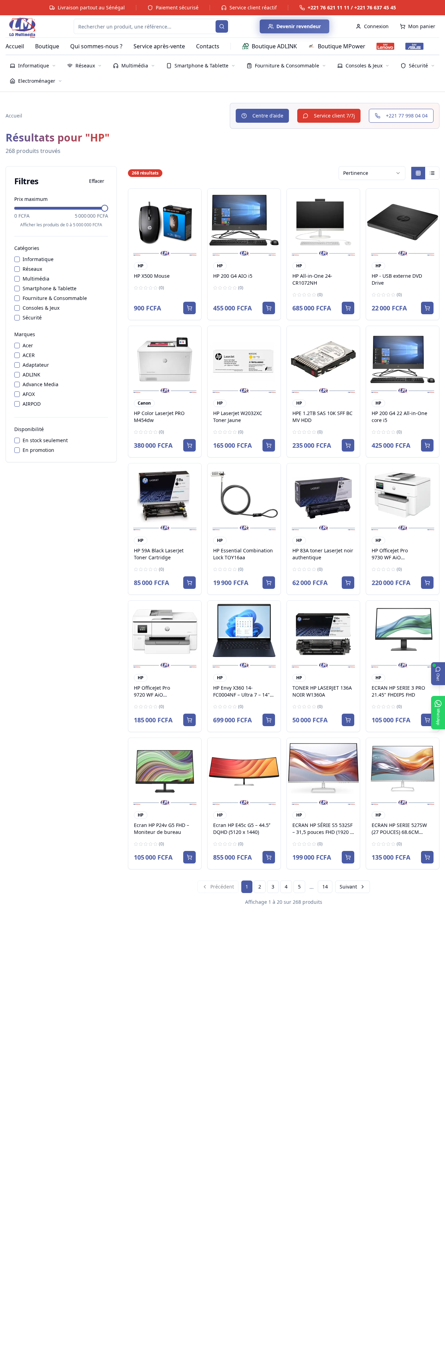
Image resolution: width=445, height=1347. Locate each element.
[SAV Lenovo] (385, 46)
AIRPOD (32, 403)
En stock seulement (45, 440)
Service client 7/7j (334, 115)
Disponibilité (29, 429)
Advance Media (40, 384)
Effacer (96, 181)
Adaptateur (36, 365)
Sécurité (32, 317)
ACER (29, 355)
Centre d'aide (267, 115)
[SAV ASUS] (414, 46)
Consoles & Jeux (41, 308)
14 (325, 886)
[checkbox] (17, 259)
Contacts (207, 46)
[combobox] (372, 173)
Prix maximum (31, 199)
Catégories (26, 248)
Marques (24, 334)
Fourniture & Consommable (55, 298)
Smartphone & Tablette (49, 288)
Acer (28, 345)
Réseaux (32, 269)
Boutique (47, 46)
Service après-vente (159, 46)
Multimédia (36, 278)
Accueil (15, 46)
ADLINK (31, 374)
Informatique (38, 259)
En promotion (38, 450)
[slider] (104, 208)
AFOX (29, 394)
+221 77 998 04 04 (407, 115)
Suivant (348, 886)
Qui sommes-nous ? (96, 46)
